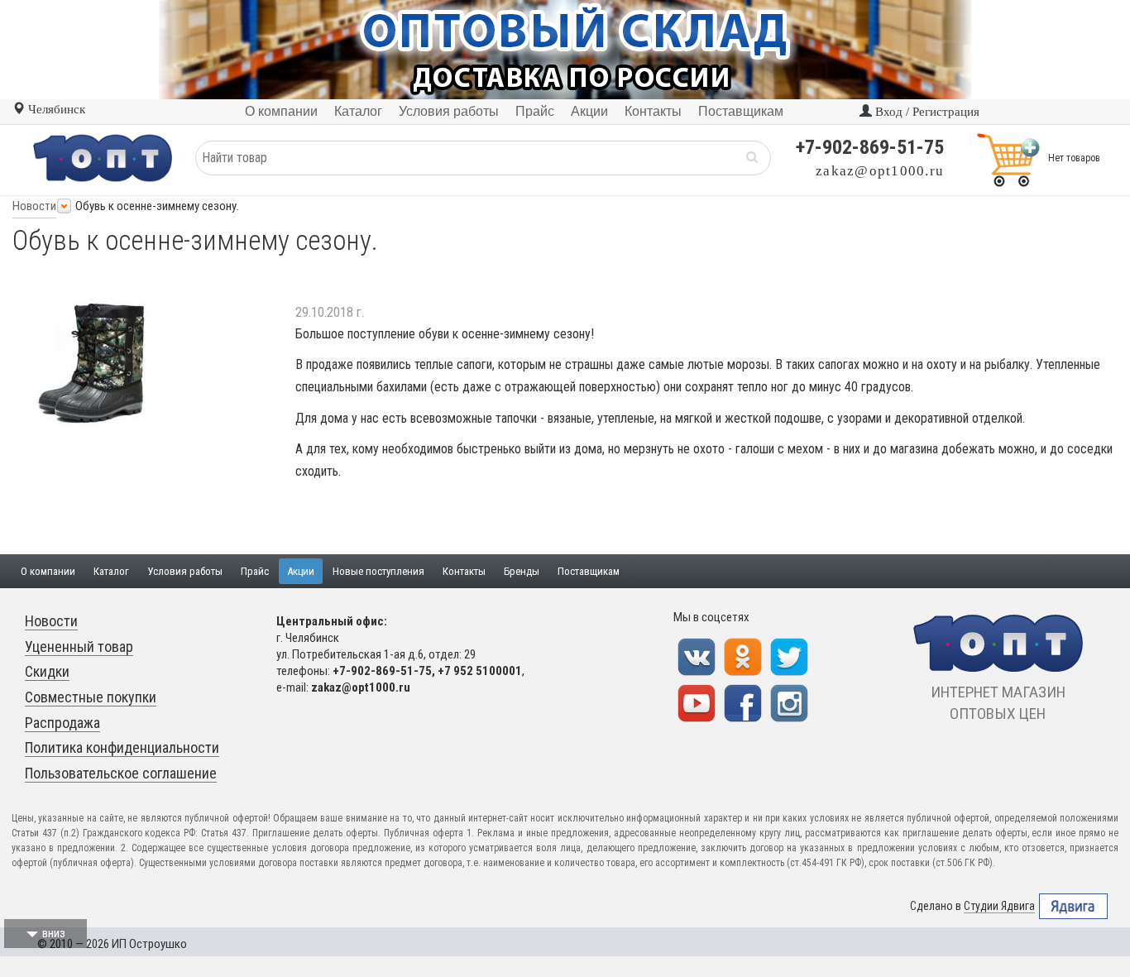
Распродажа (62, 722)
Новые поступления (378, 571)
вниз (53, 933)
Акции (300, 571)
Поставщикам (589, 571)
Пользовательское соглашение (121, 773)
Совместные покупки (90, 697)
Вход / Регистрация (925, 111)
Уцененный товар (79, 646)
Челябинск (55, 109)
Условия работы (185, 571)
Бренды (521, 571)
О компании (48, 571)
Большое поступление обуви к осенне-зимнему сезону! (444, 334)
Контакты (464, 571)
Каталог (111, 571)
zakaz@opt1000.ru (880, 171)
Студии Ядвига (999, 905)
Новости (34, 206)
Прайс (255, 571)
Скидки (47, 671)
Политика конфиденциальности (122, 747)
